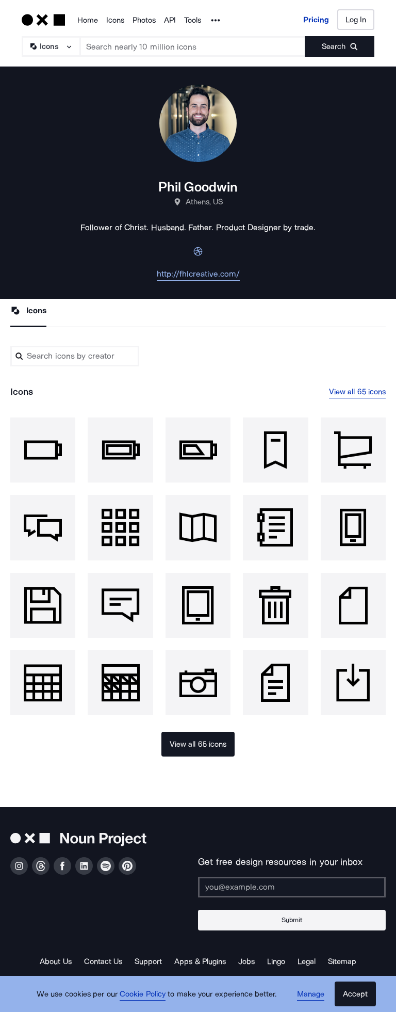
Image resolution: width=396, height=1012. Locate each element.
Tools (192, 20)
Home (87, 20)
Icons (115, 20)
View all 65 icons (357, 391)
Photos (144, 20)
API (170, 20)
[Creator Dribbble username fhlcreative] (198, 254)
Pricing (316, 19)
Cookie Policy (143, 994)
